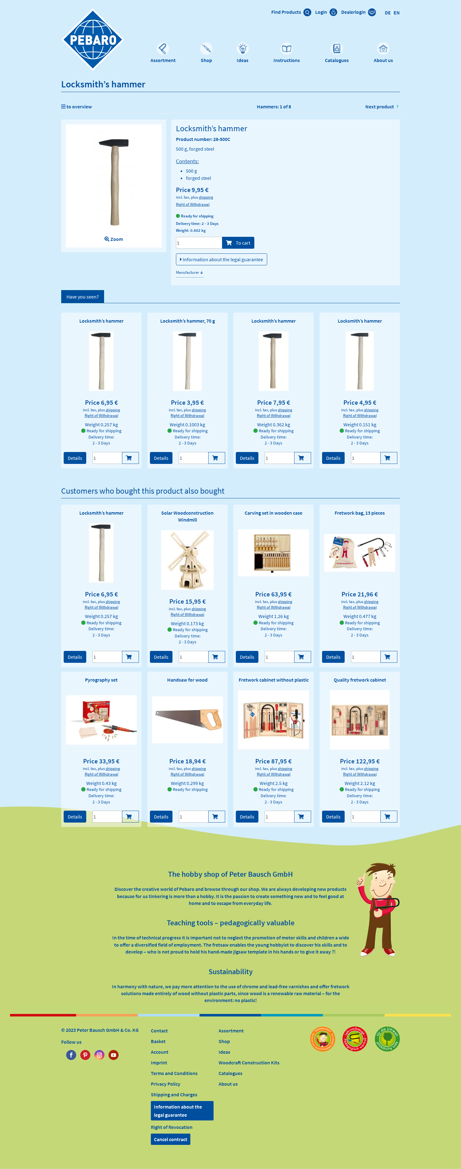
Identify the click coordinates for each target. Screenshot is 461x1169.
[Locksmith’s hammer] (101, 361)
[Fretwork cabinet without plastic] (273, 719)
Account (159, 1052)
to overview (79, 106)
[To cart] (130, 458)
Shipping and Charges (174, 1094)
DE (388, 12)
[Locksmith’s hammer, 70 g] (187, 361)
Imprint (159, 1062)
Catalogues (337, 60)
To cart (242, 243)
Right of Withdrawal (192, 204)
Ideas (242, 60)
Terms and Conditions (174, 1073)
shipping (206, 197)
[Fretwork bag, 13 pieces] (359, 553)
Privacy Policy (165, 1084)
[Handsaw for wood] (187, 719)
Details (75, 458)
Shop (206, 60)
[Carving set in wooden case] (273, 552)
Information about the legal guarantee (222, 259)
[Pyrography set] (101, 720)
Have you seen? (82, 297)
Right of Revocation (172, 1127)
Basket (158, 1041)
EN (397, 12)
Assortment (163, 60)
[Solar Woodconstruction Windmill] (187, 560)
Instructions (286, 60)
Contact (159, 1030)
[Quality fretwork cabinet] (359, 720)
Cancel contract (170, 1139)
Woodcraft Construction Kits (249, 1062)
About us (383, 60)
